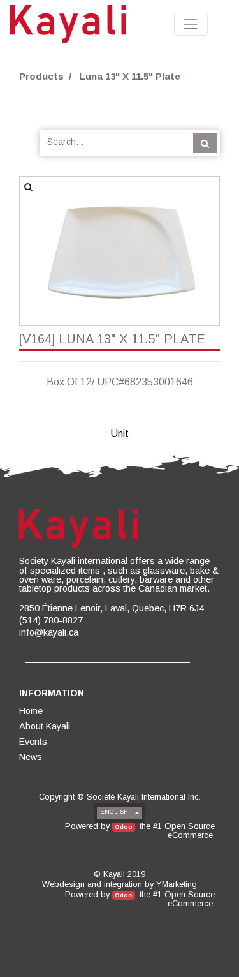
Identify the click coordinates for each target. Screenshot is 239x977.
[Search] (205, 143)
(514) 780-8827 (51, 620)
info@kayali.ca (48, 632)
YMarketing (176, 884)
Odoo (124, 826)
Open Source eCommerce (189, 830)
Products (41, 76)
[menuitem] (32, 711)
